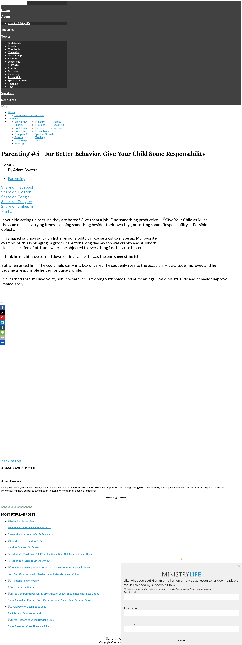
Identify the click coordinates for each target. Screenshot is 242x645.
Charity (12, 45)
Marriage (13, 64)
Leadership (14, 61)
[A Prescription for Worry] (23, 580)
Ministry (13, 67)
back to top (11, 460)
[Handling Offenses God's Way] (26, 540)
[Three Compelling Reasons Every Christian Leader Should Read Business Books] (53, 593)
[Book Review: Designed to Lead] (27, 606)
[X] (2, 312)
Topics (5, 36)
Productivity (15, 77)
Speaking (7, 93)
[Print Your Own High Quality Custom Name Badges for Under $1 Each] (49, 567)
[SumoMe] (2, 342)
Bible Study (14, 42)
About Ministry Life (19, 23)
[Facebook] (2, 307)
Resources (8, 100)
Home (5, 10)
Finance (12, 58)
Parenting (13, 74)
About (5, 16)
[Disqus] (115, 331)
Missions (13, 70)
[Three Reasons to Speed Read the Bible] (31, 619)
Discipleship (15, 55)
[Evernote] (2, 332)
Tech (10, 86)
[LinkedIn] (2, 322)
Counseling (14, 52)
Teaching (7, 29)
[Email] (2, 337)
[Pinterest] (2, 317)
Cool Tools (14, 49)
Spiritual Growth (17, 80)
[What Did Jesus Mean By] (23, 520)
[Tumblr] (2, 327)
